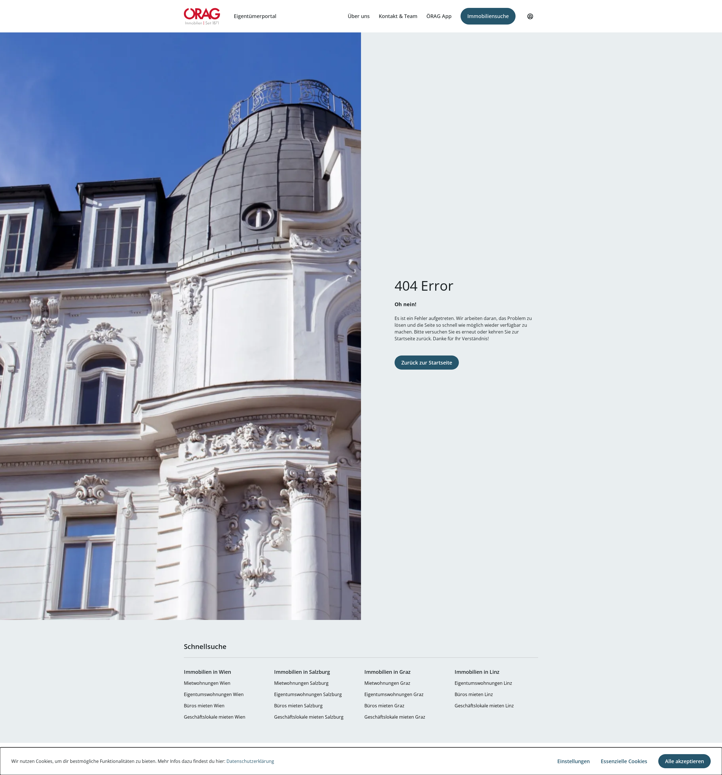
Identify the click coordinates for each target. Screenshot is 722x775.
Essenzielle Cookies (624, 761)
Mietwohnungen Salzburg (301, 683)
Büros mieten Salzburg (298, 706)
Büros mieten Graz (384, 706)
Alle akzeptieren (684, 761)
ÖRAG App (439, 16)
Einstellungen (573, 761)
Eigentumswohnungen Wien (214, 694)
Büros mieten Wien (204, 706)
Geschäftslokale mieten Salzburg (309, 717)
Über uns (359, 16)
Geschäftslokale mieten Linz (484, 706)
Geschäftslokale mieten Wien (214, 717)
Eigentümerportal (255, 16)
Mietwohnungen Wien (207, 683)
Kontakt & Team (398, 16)
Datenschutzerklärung (250, 761)
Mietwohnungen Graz (387, 683)
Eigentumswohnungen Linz (483, 683)
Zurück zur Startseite (426, 362)
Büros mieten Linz (474, 694)
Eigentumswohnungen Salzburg (308, 694)
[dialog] (361, 761)
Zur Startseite (202, 16)
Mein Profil (530, 16)
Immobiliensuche (488, 16)
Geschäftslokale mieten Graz (394, 717)
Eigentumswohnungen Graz (394, 694)
